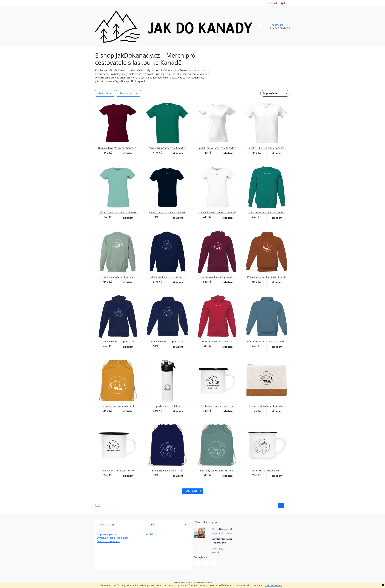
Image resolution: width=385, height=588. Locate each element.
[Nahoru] (97, 505)
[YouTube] (213, 563)
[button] (283, 3)
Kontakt (272, 3)
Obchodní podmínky (108, 541)
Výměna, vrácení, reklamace (113, 537)
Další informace (273, 585)
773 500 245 (277, 24)
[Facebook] (205, 563)
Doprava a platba (106, 534)
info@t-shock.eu (222, 539)
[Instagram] (198, 563)
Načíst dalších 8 (192, 491)
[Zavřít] (383, 585)
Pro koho (104, 93)
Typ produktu (127, 93)
